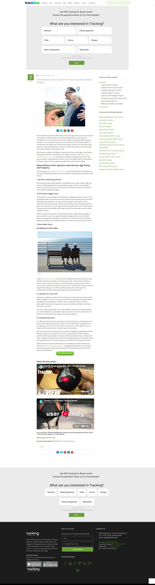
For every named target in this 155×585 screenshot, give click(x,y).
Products (44, 3)
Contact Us (92, 3)
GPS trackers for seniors (49, 279)
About (84, 3)
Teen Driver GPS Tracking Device (111, 151)
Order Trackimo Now (124, 2)
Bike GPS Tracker (105, 160)
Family (52, 75)
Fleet (46, 40)
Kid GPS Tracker (105, 126)
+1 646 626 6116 (113, 546)
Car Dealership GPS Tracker (109, 136)
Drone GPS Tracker (106, 120)
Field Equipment (86, 30)
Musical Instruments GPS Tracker (111, 169)
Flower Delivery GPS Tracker (110, 157)
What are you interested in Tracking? (77, 23)
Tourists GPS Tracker (107, 163)
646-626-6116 (50, 438)
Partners (70, 3)
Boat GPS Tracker (105, 123)
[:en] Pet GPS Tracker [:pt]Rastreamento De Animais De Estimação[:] (112, 144)
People (94, 40)
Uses (50, 3)
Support (76, 3)
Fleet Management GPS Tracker (111, 117)
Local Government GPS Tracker (111, 139)
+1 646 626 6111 (120, 544)
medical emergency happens (54, 346)
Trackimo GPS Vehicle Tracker (112, 96)
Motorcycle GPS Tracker (108, 166)
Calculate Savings (111, 2)
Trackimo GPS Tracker (109, 85)
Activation (58, 3)
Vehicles (47, 30)
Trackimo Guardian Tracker (111, 90)
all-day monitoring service (58, 171)
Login (64, 3)
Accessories (103, 107)
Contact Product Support (108, 542)
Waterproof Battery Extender (112, 104)
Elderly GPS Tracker (106, 130)
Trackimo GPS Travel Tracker (112, 88)
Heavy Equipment (52, 50)
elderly (42, 446)
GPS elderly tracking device (64, 441)
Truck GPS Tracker (106, 133)
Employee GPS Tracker (107, 154)
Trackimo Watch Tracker (110, 93)
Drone (70, 40)
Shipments (84, 50)
